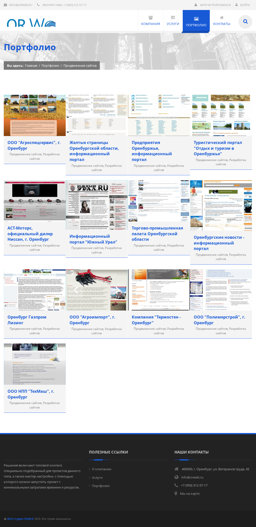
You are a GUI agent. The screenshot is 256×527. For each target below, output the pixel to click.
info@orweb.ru (20, 5)
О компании (101, 469)
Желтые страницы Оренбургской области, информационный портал (94, 151)
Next (117, 290)
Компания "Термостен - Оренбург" (156, 320)
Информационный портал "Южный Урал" (93, 239)
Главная (31, 65)
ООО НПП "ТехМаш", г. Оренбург (31, 394)
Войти (245, 5)
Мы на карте (190, 493)
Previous (75, 290)
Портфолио (50, 65)
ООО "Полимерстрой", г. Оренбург (219, 320)
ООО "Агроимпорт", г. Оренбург (92, 320)
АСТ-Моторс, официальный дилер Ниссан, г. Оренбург (30, 233)
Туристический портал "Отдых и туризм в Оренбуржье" (218, 148)
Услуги (97, 477)
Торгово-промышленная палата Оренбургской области (157, 233)
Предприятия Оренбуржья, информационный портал (152, 151)
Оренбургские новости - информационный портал (219, 243)
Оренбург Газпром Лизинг (27, 320)
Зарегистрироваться (215, 5)
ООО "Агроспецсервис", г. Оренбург (34, 145)
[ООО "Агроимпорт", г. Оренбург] (97, 289)
